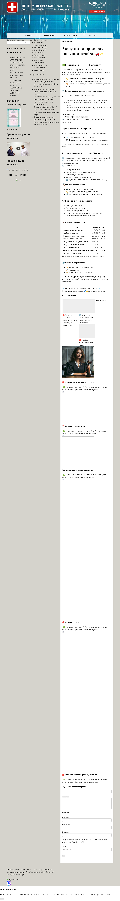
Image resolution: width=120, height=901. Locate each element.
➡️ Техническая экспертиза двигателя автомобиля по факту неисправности (86, 319)
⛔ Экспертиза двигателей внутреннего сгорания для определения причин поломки (70, 320)
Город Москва (38, 42)
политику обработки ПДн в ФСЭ (73, 842)
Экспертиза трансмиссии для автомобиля (77, 470)
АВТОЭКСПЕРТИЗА (67, 41)
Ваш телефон (66, 825)
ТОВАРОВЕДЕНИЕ (16, 88)
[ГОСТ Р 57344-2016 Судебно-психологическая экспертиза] (18, 180)
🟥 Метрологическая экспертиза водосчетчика (79, 775)
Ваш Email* (65, 813)
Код (67, 796)
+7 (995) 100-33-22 (97, 5)
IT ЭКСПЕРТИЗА (15, 83)
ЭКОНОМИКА (14, 78)
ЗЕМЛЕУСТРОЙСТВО (17, 63)
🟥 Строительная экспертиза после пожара (78, 382)
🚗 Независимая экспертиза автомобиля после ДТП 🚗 (81, 288)
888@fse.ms (97, 7)
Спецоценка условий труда (16, 875)
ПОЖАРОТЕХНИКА (16, 73)
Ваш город (65, 832)
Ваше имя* (65, 817)
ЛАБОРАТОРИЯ (15, 93)
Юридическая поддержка (15, 40)
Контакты (92, 35)
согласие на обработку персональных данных (83, 840)
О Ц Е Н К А (14, 70)
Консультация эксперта (38, 74)
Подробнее (108, 894)
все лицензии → (12, 129)
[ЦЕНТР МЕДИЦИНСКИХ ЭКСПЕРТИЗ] (12, 12)
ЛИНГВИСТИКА (15, 80)
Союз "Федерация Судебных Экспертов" (40, 872)
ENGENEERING (15, 68)
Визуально (64, 796)
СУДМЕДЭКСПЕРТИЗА (18, 58)
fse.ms (68, 282)
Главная (28, 35)
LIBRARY (13, 95)
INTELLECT (13, 85)
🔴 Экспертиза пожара (70, 622)
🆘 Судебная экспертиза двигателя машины (86, 342)
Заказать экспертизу (97, 11)
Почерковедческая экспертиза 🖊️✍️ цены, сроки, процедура (83, 291)
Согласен (2, 899)
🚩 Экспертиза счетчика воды (73, 426)
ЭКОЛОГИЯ (14, 90)
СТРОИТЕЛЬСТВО (16, 60)
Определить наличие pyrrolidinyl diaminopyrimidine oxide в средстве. (46, 91)
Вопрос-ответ (49, 35)
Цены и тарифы (70, 35)
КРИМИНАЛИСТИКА (17, 65)
